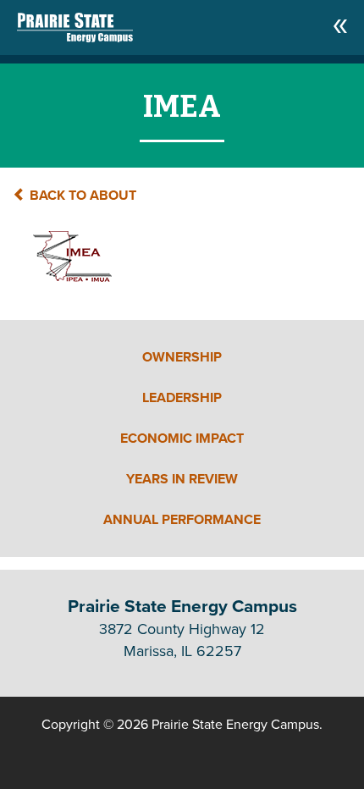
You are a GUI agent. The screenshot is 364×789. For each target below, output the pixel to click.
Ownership (182, 357)
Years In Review (182, 479)
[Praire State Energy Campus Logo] (58, 23)
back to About (81, 195)
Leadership (182, 397)
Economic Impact (182, 438)
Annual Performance (182, 519)
